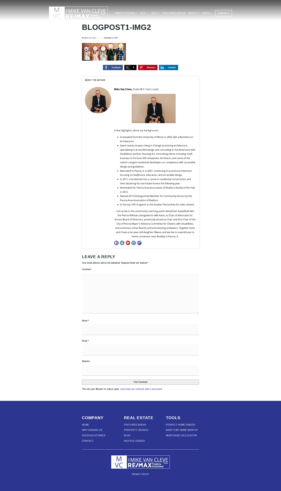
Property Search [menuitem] (136, 430)
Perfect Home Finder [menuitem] (180, 425)
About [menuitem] (193, 13)
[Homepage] (78, 13)
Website (86, 361)
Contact (223, 13)
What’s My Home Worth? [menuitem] (182, 430)
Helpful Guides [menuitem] (134, 441)
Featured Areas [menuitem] (174, 13)
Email (85, 340)
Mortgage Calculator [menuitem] (181, 435)
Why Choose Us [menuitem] (92, 430)
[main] (140, 200)
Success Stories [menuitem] (93, 435)
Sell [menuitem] (154, 13)
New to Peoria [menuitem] (125, 13)
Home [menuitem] (85, 425)
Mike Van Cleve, (136, 89)
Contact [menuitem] (88, 441)
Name (85, 320)
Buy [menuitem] (143, 13)
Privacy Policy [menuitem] (140, 474)
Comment (86, 269)
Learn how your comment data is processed (141, 389)
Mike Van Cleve (90, 38)
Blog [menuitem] (206, 13)
